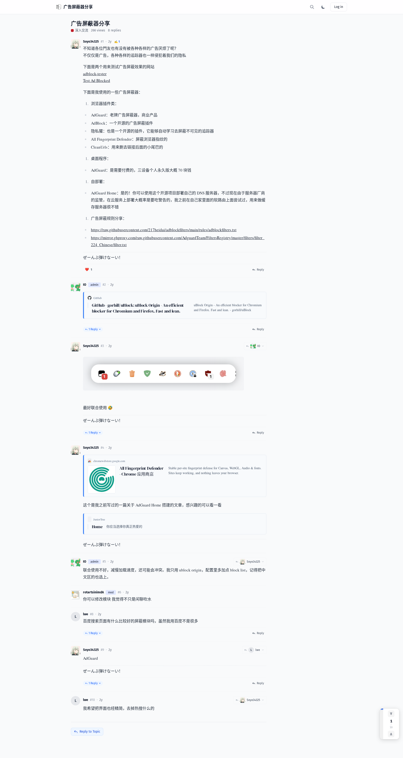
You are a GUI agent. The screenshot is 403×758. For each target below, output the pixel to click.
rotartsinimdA (93, 592)
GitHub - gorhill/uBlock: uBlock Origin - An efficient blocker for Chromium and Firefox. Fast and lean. (138, 308)
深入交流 (81, 30)
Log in (338, 7)
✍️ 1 (117, 41)
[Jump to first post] (391, 713)
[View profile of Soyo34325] (75, 44)
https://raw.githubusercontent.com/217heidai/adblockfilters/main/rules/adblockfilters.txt (163, 229)
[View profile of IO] (75, 287)
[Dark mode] (323, 7)
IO (84, 285)
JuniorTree (99, 519)
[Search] (312, 7)
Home (97, 527)
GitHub (97, 298)
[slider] (381, 724)
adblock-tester (95, 73)
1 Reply (93, 329)
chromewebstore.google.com (109, 461)
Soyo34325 (91, 42)
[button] (88, 269)
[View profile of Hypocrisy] (75, 594)
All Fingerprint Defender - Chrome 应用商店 (141, 471)
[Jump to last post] (391, 734)
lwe (85, 614)
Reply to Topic (90, 732)
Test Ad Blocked (96, 80)
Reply (260, 269)
